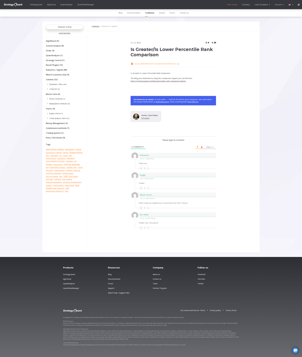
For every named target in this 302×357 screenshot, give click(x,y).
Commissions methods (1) (57, 128)
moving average (72, 164)
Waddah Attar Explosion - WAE (57, 188)
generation (61, 158)
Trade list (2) (54, 89)
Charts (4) (50, 108)
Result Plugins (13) (54, 65)
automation (70, 149)
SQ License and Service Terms (192, 310)
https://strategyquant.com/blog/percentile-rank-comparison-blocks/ (158, 81)
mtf (47, 167)
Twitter (201, 283)
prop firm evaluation (53, 173)
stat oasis (49, 179)
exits (70, 155)
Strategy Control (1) (55, 60)
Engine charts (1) (56, 113)
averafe (78, 149)
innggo (143, 175)
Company (246, 5)
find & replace (51, 158)
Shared (162, 13)
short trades (73, 176)
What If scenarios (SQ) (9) (57, 74)
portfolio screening (73, 170)
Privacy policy (215, 310)
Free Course (232, 5)
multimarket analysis (57, 167)
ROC (61, 176)
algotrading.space (162, 102)
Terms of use (231, 310)
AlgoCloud (51, 5)
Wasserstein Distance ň (55, 191)
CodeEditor (54, 155)
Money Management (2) (57, 123)
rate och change (52, 176)
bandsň (66, 152)
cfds (47, 155)
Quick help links (64, 33)
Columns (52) (52, 79)
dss (60, 155)
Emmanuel (144, 155)
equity (65, 155)
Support (111, 288)
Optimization (60, 170)
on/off (80, 167)
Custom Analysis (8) (55, 45)
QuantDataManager (85, 5)
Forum (172, 13)
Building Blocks (76, 152)
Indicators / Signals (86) (56, 70)
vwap (77, 185)
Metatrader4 (58, 164)
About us (156, 274)
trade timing (69, 185)
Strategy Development (72, 182)
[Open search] (298, 4)
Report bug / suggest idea (119, 293)
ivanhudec (69, 161)
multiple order (71, 167)
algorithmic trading (55, 149)
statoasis (57, 179)
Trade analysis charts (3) (59, 118)
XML (67, 191)
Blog (120, 13)
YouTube (201, 279)
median (49, 164)
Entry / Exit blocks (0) (55, 137)
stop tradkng (67, 179)
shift (66, 176)
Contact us (184, 13)
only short (50, 170)
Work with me (193, 102)
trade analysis (58, 185)
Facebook (201, 274)
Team (155, 283)
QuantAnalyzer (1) (54, 55)
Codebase (149, 13)
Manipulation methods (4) (59, 103)
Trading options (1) (55, 133)
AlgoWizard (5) (52, 41)
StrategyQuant (36, 5)
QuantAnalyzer (66, 5)
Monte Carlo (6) (53, 94)
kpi (75, 161)
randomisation (67, 173)
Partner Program (160, 288)
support (49, 185)
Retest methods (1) (57, 99)
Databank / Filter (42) (57, 84)
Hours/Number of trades (55, 161)
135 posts (145, 118)
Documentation (133, 13)
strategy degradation (54, 182)
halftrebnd (70, 158)
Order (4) (50, 50)
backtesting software (54, 152)
